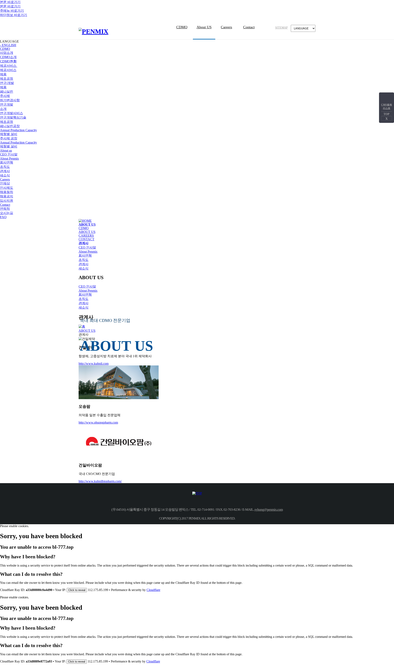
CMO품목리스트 (386, 106)
